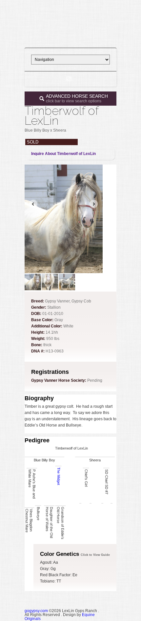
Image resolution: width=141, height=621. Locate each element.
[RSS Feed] (69, 79)
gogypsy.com (36, 610)
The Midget (59, 476)
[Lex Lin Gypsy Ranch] (70, 38)
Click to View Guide (95, 554)
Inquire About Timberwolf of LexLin (63, 153)
